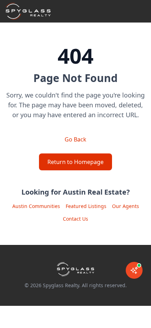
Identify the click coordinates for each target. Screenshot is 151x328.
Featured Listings (86, 206)
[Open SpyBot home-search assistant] (134, 270)
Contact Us (75, 218)
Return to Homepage (75, 162)
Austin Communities (36, 206)
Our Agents (125, 206)
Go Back (75, 139)
